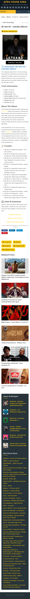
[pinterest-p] (13, 7)
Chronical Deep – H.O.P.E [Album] (12, 493)
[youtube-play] (5, 7)
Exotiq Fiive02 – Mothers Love (11, 573)
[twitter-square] (7, 7)
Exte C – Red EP (7, 485)
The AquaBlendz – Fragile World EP (13, 503)
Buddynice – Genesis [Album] (11, 490)
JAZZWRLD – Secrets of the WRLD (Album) (14, 458)
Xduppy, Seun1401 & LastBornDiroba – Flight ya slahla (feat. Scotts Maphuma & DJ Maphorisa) (14, 277)
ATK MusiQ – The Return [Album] (12, 556)
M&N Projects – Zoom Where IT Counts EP (14, 322)
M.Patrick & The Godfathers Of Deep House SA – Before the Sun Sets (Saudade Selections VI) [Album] (15, 474)
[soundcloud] (19, 7)
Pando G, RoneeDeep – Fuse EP (12, 498)
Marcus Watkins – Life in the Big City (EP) (14, 508)
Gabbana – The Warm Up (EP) (11, 488)
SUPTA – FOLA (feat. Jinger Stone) (12, 522)
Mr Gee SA (4, 111)
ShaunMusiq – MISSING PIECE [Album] (14, 500)
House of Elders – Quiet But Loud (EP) (13, 529)
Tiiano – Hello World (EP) (10, 495)
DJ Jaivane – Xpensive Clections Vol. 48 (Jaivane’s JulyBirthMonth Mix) (18, 403)
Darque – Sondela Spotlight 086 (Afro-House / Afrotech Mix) (18, 429)
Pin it (5, 232)
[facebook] (2, 7)
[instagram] (10, 7)
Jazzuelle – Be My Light (9, 479)
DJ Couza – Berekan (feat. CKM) (11, 568)
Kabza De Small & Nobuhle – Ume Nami (14, 513)
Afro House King (15, 2)
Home (3, 17)
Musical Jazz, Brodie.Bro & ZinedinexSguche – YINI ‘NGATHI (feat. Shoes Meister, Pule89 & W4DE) (13, 552)
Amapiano (8, 132)
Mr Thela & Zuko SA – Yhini (10, 559)
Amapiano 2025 (19, 246)
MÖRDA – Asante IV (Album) (11, 461)
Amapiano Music (12, 31)
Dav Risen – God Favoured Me (11, 570)
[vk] (25, 7)
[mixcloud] (16, 7)
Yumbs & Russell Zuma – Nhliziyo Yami (13, 343)
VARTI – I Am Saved (8, 505)
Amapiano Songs (9, 249)
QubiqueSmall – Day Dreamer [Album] (14, 520)
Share (5, 230)
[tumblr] (22, 7)
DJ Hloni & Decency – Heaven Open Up (14, 561)
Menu (4, 12)
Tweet (13, 230)
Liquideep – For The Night (10, 578)
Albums (8, 17)
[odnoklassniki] (27, 7)
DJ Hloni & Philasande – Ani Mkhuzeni (13, 510)
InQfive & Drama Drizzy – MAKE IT (12, 575)
